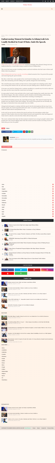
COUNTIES (4, 350)
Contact (12, 1)
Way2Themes (28, 428)
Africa (3, 347)
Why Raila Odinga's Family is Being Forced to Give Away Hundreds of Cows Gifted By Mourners (28, 316)
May (28, 209)
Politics (6, 35)
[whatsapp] (21, 273)
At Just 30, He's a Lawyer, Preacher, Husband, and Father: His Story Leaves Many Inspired (29, 234)
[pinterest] (50, 1)
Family (3, 358)
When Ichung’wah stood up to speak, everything (14, 74)
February (27, 202)
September (28, 191)
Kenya (3, 362)
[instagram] (48, 1)
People (3, 367)
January (27, 200)
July (27, 186)
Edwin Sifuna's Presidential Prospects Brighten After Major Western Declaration (27, 248)
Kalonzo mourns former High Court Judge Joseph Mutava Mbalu (23, 225)
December (27, 198)
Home (2, 1)
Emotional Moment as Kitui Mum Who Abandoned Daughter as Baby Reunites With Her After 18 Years (29, 327)
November (27, 195)
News (3, 365)
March (27, 205)
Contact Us (43, 428)
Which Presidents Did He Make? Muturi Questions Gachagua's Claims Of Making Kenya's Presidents (29, 243)
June (27, 184)
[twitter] (45, 1)
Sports (3, 375)
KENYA (3, 360)
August (27, 189)
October (27, 193)
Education (4, 356)
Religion (4, 373)
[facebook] (43, 1)
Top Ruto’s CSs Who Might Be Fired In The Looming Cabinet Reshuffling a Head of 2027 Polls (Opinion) (29, 333)
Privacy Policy (19, 1)
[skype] (53, 1)
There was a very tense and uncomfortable (13, 64)
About (7, 1)
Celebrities (4, 352)
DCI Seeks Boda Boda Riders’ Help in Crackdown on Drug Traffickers (24, 229)
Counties (4, 354)
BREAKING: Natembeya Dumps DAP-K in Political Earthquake (23, 238)
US (2, 377)
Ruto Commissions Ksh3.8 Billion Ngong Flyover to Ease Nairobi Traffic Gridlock (27, 258)
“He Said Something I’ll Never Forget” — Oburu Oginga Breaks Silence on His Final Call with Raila (28, 322)
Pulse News (27, 5)
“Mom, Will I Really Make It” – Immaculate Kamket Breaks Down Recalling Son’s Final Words (27, 299)
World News (4, 379)
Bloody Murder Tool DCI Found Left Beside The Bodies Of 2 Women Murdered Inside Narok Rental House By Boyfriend (30, 339)
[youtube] (7, 273)
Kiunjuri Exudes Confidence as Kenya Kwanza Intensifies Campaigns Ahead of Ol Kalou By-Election (30, 253)
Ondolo (3, 44)
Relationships (5, 371)
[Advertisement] (27, 23)
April (27, 207)
